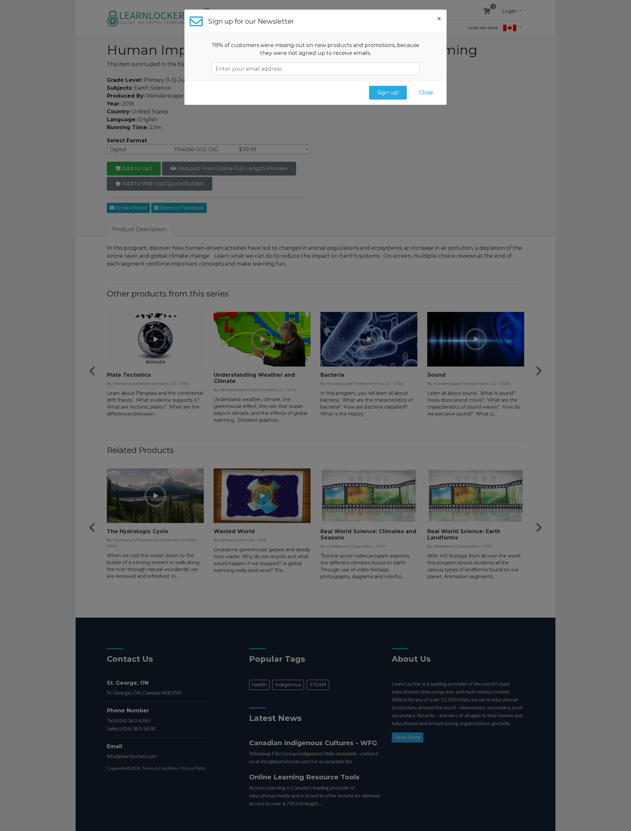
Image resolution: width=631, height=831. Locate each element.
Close (426, 92)
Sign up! (388, 92)
